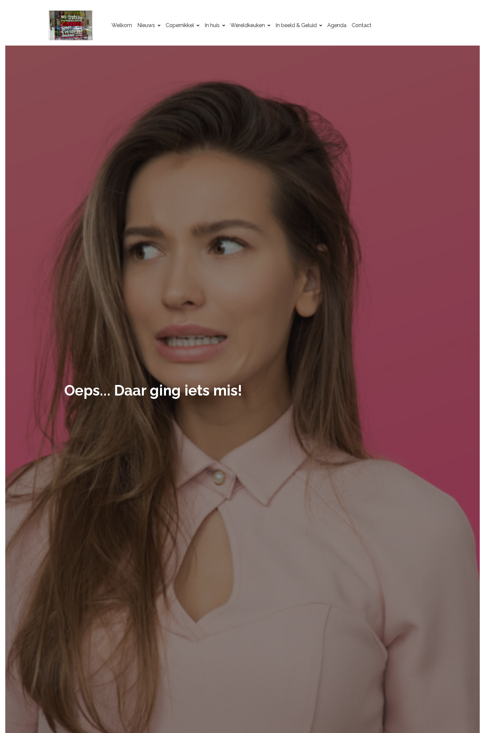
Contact (362, 25)
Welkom (122, 25)
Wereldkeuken (247, 25)
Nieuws (146, 25)
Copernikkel (180, 25)
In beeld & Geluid (296, 25)
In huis (212, 25)
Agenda (336, 25)
